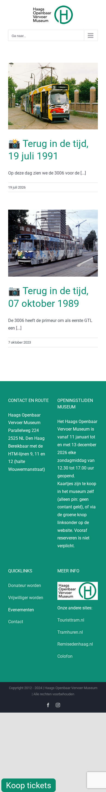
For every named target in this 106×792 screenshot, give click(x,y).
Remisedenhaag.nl (75, 644)
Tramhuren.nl (70, 632)
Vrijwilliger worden (25, 597)
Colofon (65, 656)
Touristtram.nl (70, 620)
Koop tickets (28, 785)
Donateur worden (24, 585)
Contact (15, 621)
